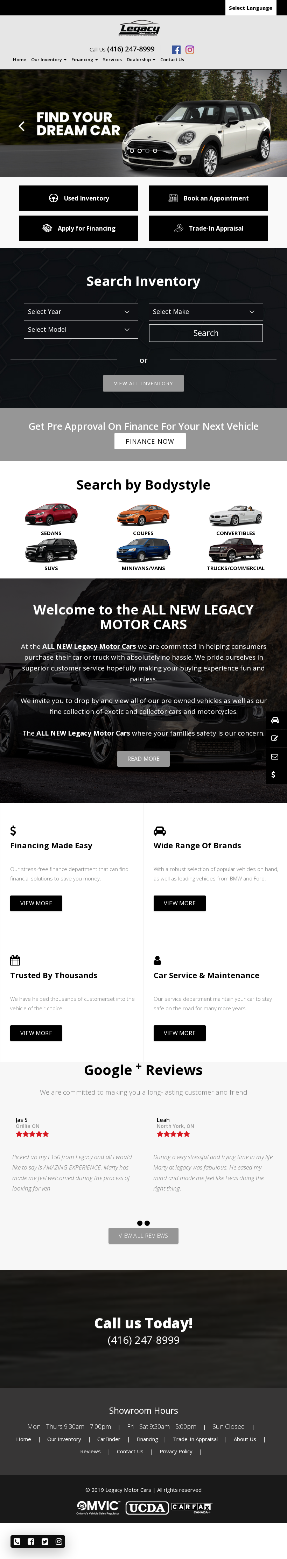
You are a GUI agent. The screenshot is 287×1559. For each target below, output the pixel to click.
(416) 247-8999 (130, 48)
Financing (82, 59)
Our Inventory (47, 59)
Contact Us (172, 59)
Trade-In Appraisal (195, 1438)
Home (19, 59)
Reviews (90, 1451)
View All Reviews (143, 1236)
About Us (246, 1438)
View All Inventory (143, 383)
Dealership (139, 59)
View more (36, 903)
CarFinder (108, 1438)
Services (112, 59)
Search (206, 332)
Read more (143, 759)
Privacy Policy (177, 1451)
